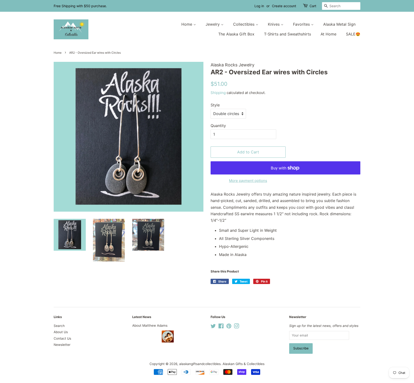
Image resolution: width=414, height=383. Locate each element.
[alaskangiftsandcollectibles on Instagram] (236, 327)
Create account (284, 6)
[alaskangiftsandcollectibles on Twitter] (213, 327)
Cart (313, 6)
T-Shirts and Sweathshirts (287, 34)
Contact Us (62, 338)
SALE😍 (353, 34)
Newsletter (62, 345)
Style (215, 105)
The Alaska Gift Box (236, 34)
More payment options (248, 180)
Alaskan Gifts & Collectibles (243, 364)
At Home (328, 34)
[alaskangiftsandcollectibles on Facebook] (221, 327)
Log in (259, 6)
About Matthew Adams (149, 325)
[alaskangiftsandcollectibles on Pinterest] (228, 327)
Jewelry (213, 24)
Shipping (218, 92)
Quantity (218, 125)
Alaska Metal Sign (339, 24)
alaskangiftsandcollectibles (200, 364)
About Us (61, 332)
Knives (274, 24)
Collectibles (244, 24)
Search (59, 326)
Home (187, 24)
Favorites (302, 24)
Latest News (141, 317)
